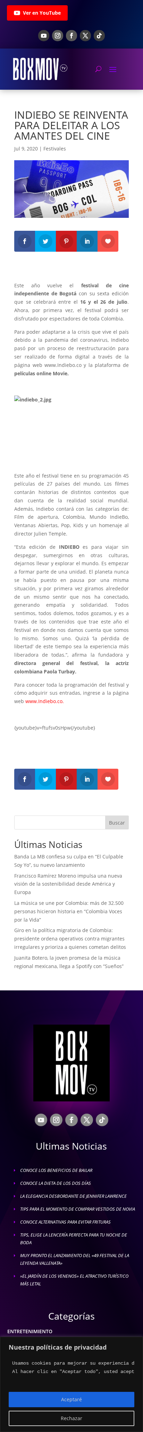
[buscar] (98, 68)
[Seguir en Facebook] (71, 35)
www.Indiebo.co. (44, 701)
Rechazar (71, 1418)
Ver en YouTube (42, 12)
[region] (71, 1384)
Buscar (117, 822)
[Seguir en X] (85, 35)
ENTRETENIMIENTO (29, 1331)
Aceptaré (71, 1399)
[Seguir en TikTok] (99, 35)
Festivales (54, 148)
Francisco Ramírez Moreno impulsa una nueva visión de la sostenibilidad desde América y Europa (68, 884)
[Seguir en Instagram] (57, 35)
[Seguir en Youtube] (43, 35)
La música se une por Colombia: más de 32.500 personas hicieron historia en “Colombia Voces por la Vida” (69, 911)
